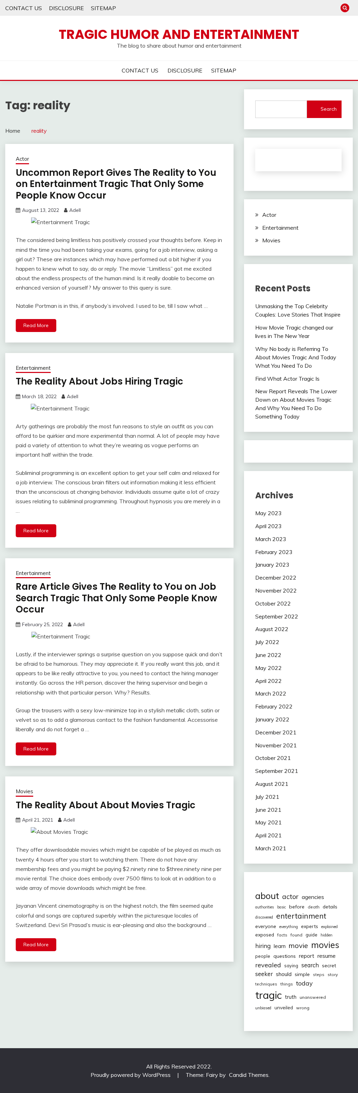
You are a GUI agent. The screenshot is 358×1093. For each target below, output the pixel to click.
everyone (265, 926)
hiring (263, 945)
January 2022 (272, 719)
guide (311, 935)
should (284, 974)
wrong (302, 1007)
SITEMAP (103, 8)
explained (329, 926)
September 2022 (276, 616)
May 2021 (268, 822)
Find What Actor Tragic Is (287, 378)
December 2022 (275, 577)
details (330, 906)
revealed (268, 965)
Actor (22, 158)
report (306, 956)
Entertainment (33, 368)
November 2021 (276, 745)
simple (302, 974)
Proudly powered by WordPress (131, 1074)
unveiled (283, 1007)
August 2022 (271, 628)
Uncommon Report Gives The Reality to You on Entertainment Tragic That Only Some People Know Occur (116, 184)
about (267, 895)
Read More (36, 325)
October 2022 (273, 603)
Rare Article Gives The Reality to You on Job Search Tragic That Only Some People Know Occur (116, 598)
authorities (264, 907)
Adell (75, 210)
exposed (264, 935)
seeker (264, 973)
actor (290, 896)
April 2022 (268, 680)
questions (284, 956)
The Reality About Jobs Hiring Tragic (99, 381)
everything (288, 926)
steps (318, 974)
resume (326, 955)
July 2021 (267, 796)
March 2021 (270, 848)
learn (280, 946)
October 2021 (273, 757)
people (262, 956)
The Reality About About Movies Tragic (105, 805)
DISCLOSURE (66, 8)
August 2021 (271, 783)
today (304, 983)
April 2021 (268, 835)
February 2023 (274, 551)
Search (329, 109)
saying (291, 965)
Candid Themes (248, 1074)
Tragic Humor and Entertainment (179, 34)
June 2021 (268, 809)
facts (282, 935)
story (333, 974)
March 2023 (270, 538)
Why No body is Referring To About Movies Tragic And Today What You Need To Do (295, 357)
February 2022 (274, 706)
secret (329, 965)
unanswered (313, 997)
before (297, 907)
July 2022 (267, 641)
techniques (266, 984)
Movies (24, 791)
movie (298, 945)
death (314, 906)
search (310, 965)
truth (290, 997)
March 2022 (270, 693)
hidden (326, 935)
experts (309, 926)
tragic (268, 995)
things (286, 984)
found (296, 935)
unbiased (263, 1007)
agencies (313, 896)
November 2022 (276, 590)
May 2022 (268, 667)
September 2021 (276, 770)
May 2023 (268, 513)
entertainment (301, 915)
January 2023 (272, 564)
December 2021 (275, 732)
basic (281, 907)
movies (325, 944)
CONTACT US (23, 8)
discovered (264, 917)
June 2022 (268, 654)
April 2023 (268, 526)
